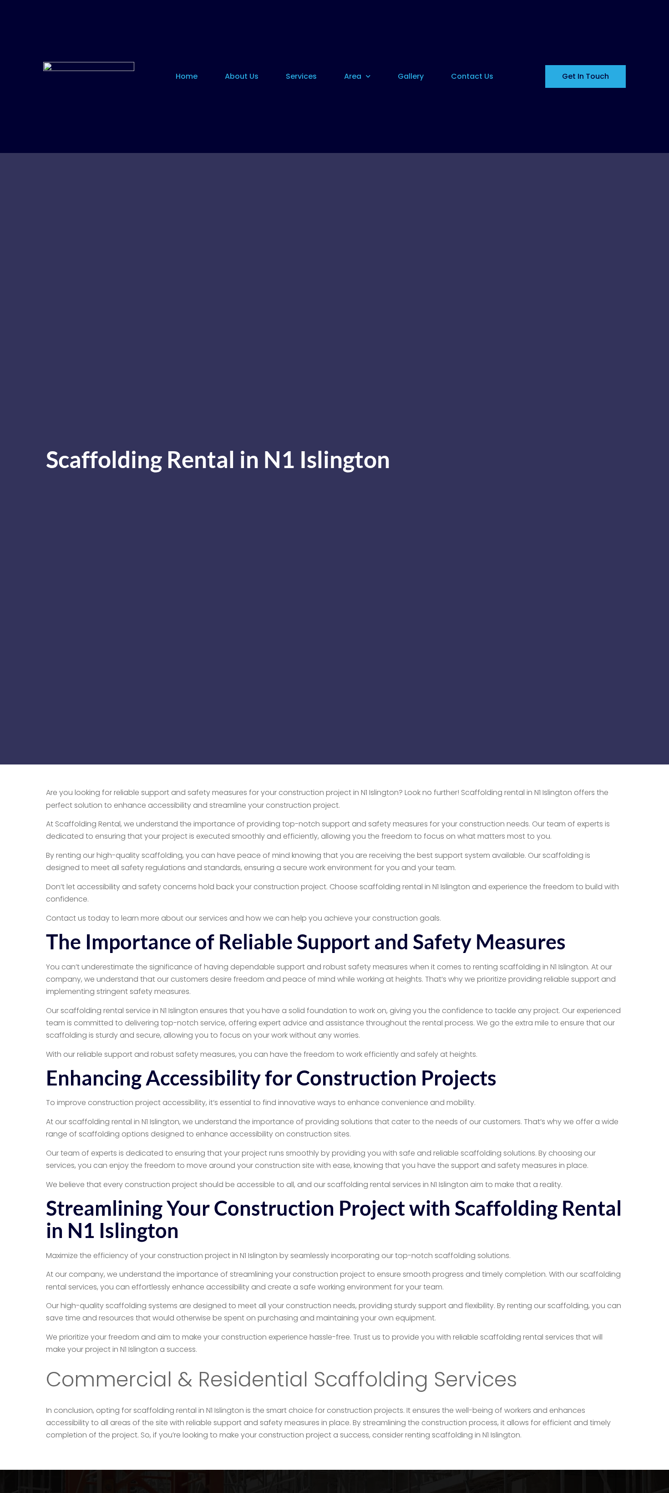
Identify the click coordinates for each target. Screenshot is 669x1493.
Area (352, 76)
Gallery (411, 76)
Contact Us (472, 76)
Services (301, 76)
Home (187, 76)
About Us (241, 76)
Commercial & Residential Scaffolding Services (281, 1379)
